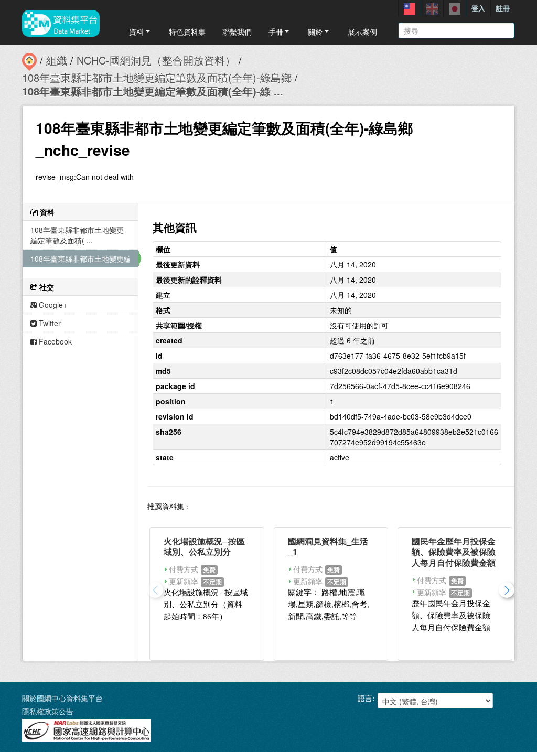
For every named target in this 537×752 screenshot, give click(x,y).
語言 (365, 698)
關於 (315, 31)
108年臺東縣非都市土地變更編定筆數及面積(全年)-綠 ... (152, 91)
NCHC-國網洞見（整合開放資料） (156, 60)
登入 (478, 8)
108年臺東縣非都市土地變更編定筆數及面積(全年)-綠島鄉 (157, 77)
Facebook (54, 341)
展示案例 (362, 31)
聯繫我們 (237, 31)
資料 (136, 31)
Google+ (52, 304)
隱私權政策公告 (47, 711)
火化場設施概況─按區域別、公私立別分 (204, 546)
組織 (56, 60)
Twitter (49, 323)
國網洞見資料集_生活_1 (328, 546)
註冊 (503, 8)
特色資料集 (187, 31)
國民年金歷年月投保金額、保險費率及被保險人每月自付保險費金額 (454, 552)
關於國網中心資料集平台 (62, 698)
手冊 (275, 31)
